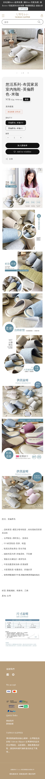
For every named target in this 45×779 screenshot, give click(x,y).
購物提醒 (10, 723)
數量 (7, 133)
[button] (3, 15)
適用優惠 (9, 106)
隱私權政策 (14, 774)
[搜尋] (39, 21)
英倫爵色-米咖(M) (15, 122)
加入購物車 (23, 145)
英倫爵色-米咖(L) (15, 128)
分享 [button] (11, 159)
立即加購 (23, 8)
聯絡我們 (10, 720)
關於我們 (32, 774)
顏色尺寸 (9, 118)
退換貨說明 (23, 774)
